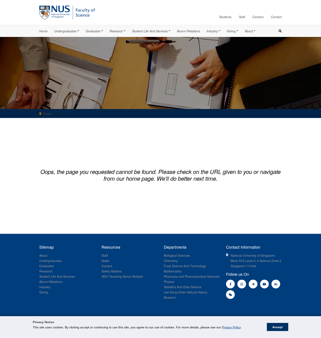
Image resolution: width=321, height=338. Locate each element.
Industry (212, 31)
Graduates (93, 31)
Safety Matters (112, 271)
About (249, 31)
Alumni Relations (188, 31)
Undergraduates (65, 31)
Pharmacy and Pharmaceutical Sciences (191, 276)
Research (116, 31)
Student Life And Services (57, 276)
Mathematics (172, 271)
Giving (231, 31)
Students (225, 17)
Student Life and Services (150, 31)
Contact (276, 17)
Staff (242, 17)
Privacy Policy (231, 327)
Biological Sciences (177, 255)
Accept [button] (277, 327)
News (105, 260)
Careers (258, 17)
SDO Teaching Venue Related (122, 276)
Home (43, 31)
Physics (169, 281)
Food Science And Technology (185, 266)
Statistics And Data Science (183, 287)
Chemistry (171, 260)
